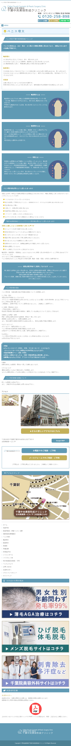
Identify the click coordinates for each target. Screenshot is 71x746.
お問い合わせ (7, 566)
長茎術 (5, 546)
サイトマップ (7, 575)
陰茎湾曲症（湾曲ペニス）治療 (13, 531)
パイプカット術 (8, 558)
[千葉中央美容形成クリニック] (23, 11)
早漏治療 (6, 549)
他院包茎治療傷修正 (9, 534)
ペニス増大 (6, 537)
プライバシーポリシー (10, 573)
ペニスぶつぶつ (8, 564)
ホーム (5, 525)
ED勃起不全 (7, 552)
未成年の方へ (7, 570)
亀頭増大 (6, 540)
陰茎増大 (6, 543)
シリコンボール (8, 555)
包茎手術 (6, 528)
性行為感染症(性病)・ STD (11, 561)
